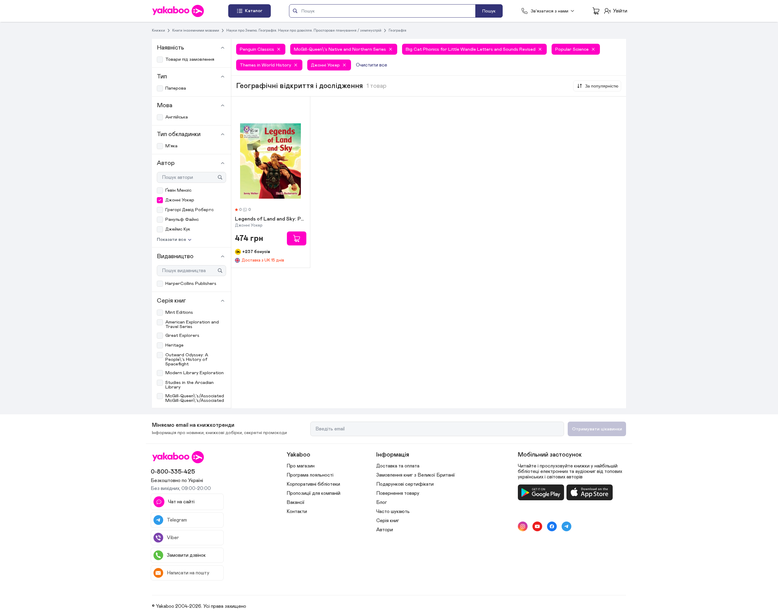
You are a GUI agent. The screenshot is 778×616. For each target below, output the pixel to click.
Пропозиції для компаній (313, 493)
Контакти (297, 511)
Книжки (158, 30)
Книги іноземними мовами (195, 30)
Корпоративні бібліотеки (313, 484)
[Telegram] (566, 526)
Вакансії (296, 502)
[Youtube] (537, 526)
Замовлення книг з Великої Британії (415, 475)
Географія (397, 30)
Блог (381, 502)
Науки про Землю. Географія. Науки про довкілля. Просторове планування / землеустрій (303, 30)
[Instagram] (523, 526)
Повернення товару (397, 493)
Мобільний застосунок (550, 455)
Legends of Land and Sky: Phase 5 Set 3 (270, 219)
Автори (384, 529)
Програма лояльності (310, 475)
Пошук (489, 11)
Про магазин (301, 466)
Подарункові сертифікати (405, 484)
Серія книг (387, 520)
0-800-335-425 (173, 472)
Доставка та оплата (397, 466)
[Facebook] (552, 526)
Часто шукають (393, 511)
